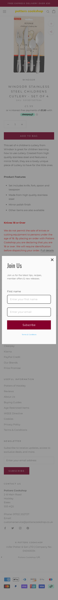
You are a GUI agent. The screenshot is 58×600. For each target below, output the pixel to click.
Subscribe (29, 325)
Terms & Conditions (29, 334)
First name (14, 291)
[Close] (52, 260)
